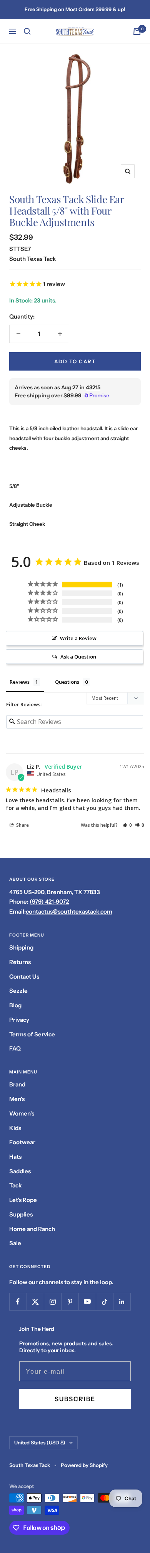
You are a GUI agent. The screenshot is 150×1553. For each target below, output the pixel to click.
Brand (17, 1084)
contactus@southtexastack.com (69, 911)
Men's (17, 1099)
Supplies (21, 1214)
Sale (15, 1243)
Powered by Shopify (84, 1465)
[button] (127, 825)
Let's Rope (23, 1199)
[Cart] (137, 31)
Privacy (19, 1019)
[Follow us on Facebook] (18, 1301)
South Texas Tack (32, 258)
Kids (15, 1128)
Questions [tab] (67, 681)
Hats (15, 1156)
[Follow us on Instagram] (52, 1301)
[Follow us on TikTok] (104, 1301)
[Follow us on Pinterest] (69, 1301)
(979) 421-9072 (49, 901)
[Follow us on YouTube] (87, 1301)
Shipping (21, 947)
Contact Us (24, 976)
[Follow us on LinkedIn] (121, 1301)
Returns (20, 962)
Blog (15, 1005)
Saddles (20, 1171)
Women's (21, 1113)
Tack (15, 1185)
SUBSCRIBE (75, 1399)
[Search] (27, 31)
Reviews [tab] (20, 681)
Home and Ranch (32, 1229)
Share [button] (22, 825)
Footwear (22, 1142)
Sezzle (18, 990)
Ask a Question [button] (78, 656)
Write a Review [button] (78, 638)
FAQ (15, 1048)
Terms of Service (32, 1034)
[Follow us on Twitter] (35, 1301)
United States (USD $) (39, 1442)
